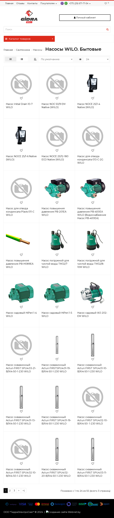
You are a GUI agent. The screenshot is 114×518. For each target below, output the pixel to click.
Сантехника (23, 49)
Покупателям (47, 3)
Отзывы (20, 3)
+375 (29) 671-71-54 (78, 3)
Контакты (32, 3)
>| (24, 490)
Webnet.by (74, 512)
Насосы (37, 49)
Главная (9, 3)
